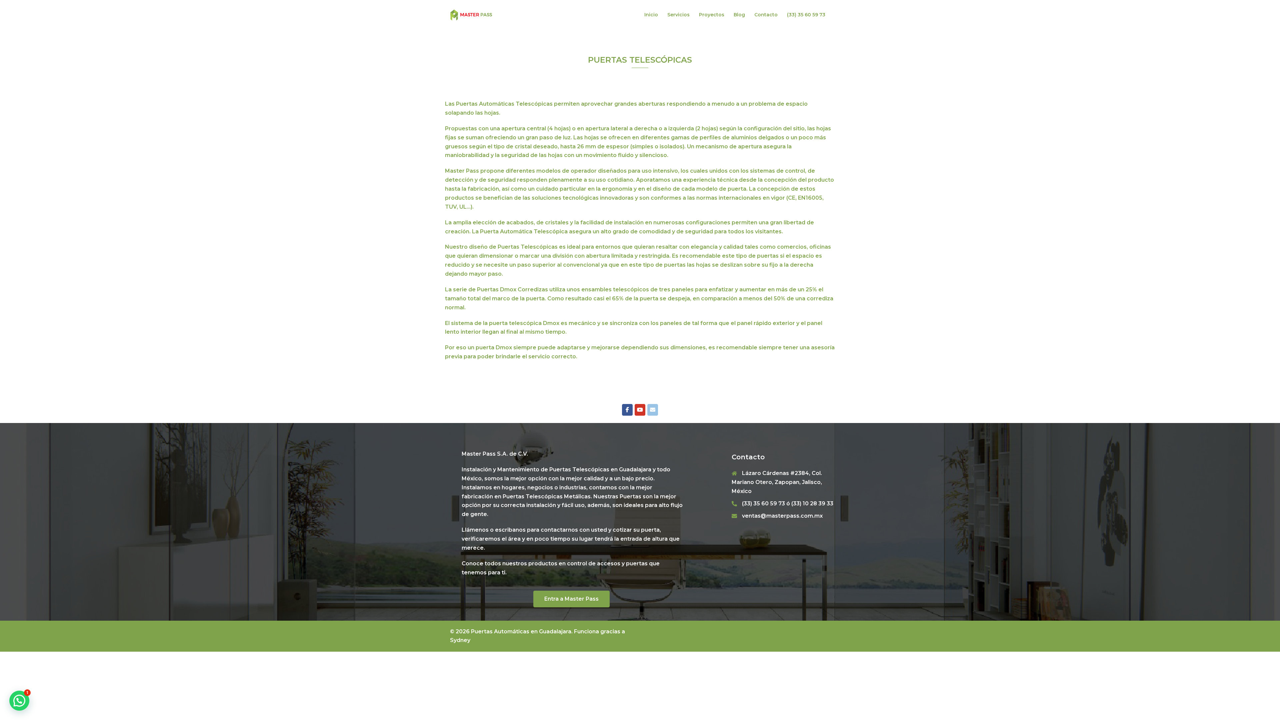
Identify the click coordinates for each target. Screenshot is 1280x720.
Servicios (678, 15)
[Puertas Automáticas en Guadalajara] (471, 14)
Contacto (766, 15)
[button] (19, 701)
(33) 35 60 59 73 (806, 15)
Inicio (651, 15)
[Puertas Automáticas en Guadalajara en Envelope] (652, 410)
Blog (739, 15)
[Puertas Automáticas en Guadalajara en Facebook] (627, 410)
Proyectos (711, 15)
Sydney (460, 640)
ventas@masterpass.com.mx (782, 516)
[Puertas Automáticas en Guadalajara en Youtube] (640, 410)
